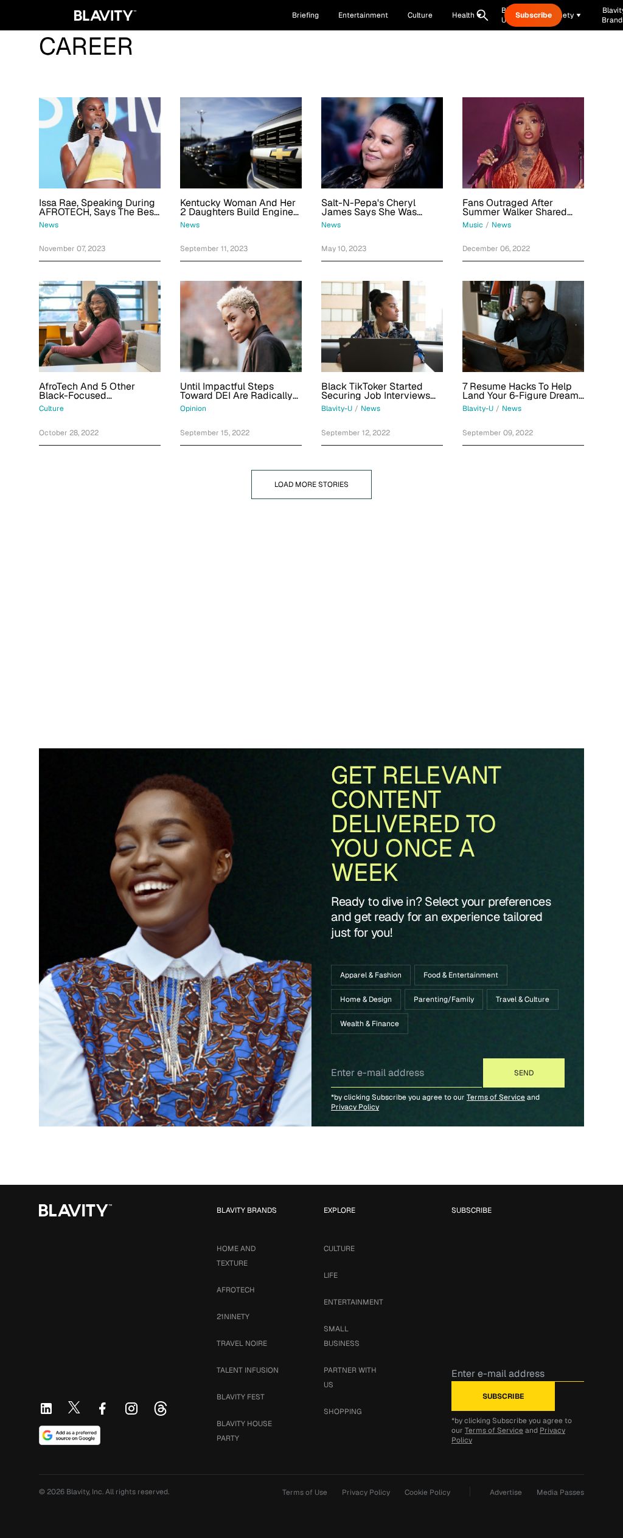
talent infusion (248, 1370)
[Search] (482, 15)
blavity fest (241, 1397)
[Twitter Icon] (74, 1407)
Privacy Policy (355, 1107)
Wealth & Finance (369, 1024)
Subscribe (533, 15)
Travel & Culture (522, 999)
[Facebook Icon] (102, 1408)
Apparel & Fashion (371, 975)
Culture (339, 1249)
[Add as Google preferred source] (69, 1435)
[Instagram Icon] (131, 1408)
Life (331, 1275)
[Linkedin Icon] (46, 1408)
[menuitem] (467, 15)
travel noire (242, 1343)
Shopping (342, 1411)
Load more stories (311, 484)
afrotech (236, 1290)
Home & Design (366, 999)
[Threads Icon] (160, 1408)
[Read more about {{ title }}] (100, 142)
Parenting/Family (444, 999)
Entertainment (353, 1302)
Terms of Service (496, 1097)
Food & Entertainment (460, 975)
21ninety (233, 1317)
